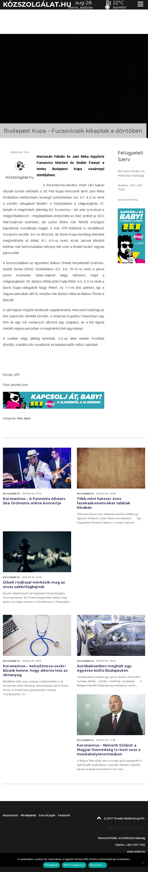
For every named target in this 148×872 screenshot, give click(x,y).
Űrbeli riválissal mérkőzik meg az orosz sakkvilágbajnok (34, 584)
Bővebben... (97, 864)
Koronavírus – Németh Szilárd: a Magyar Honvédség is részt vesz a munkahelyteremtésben (108, 749)
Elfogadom (51, 864)
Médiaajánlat (28, 815)
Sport (27, 418)
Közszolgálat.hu (20, 177)
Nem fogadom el (74, 864)
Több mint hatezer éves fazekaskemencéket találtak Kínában (103, 503)
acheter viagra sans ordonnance (134, 138)
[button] (140, 4)
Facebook (64, 815)
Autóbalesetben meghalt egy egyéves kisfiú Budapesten (104, 668)
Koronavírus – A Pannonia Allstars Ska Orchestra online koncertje (34, 501)
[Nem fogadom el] (143, 862)
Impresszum (10, 815)
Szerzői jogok (47, 815)
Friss (20, 418)
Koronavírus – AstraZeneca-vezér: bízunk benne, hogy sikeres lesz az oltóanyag (35, 670)
